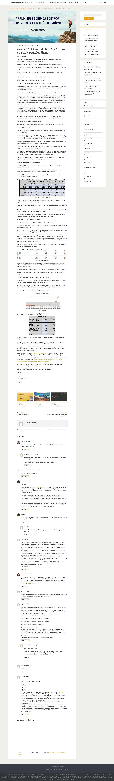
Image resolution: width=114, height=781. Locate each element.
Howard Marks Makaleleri (89, 134)
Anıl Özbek (24, 481)
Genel (85, 119)
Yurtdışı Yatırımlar (87, 181)
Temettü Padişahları (88, 162)
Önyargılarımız (87, 148)
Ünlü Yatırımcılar (87, 172)
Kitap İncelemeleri (88, 138)
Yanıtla (27, 449)
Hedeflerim (86, 124)
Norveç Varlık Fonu (88, 143)
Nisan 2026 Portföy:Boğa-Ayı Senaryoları (92, 54)
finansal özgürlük (48, 429)
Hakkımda (53, 2)
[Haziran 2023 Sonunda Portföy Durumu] (42, 396)
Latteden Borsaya (15, 2)
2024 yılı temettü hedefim (39, 353)
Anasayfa (11, 8)
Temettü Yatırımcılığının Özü (25, 414)
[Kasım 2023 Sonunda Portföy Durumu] (25, 396)
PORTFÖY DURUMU (61, 2)
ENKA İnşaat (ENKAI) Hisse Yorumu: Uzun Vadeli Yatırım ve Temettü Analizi (92, 50)
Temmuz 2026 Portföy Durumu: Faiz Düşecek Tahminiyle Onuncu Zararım (91, 34)
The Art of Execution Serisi (89, 167)
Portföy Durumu (22, 8)
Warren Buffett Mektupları (89, 176)
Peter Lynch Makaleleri (89, 153)
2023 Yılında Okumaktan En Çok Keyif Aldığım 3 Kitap (57, 415)
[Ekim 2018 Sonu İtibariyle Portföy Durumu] (59, 396)
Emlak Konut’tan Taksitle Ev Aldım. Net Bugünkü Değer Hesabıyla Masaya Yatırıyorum (92, 40)
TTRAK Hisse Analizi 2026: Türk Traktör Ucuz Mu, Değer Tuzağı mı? (92, 45)
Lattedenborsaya (34, 45)
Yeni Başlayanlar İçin (74, 2)
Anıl (91, 94)
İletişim (84, 2)
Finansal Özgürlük (24, 429)
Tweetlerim (86, 24)
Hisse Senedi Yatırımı (88, 129)
